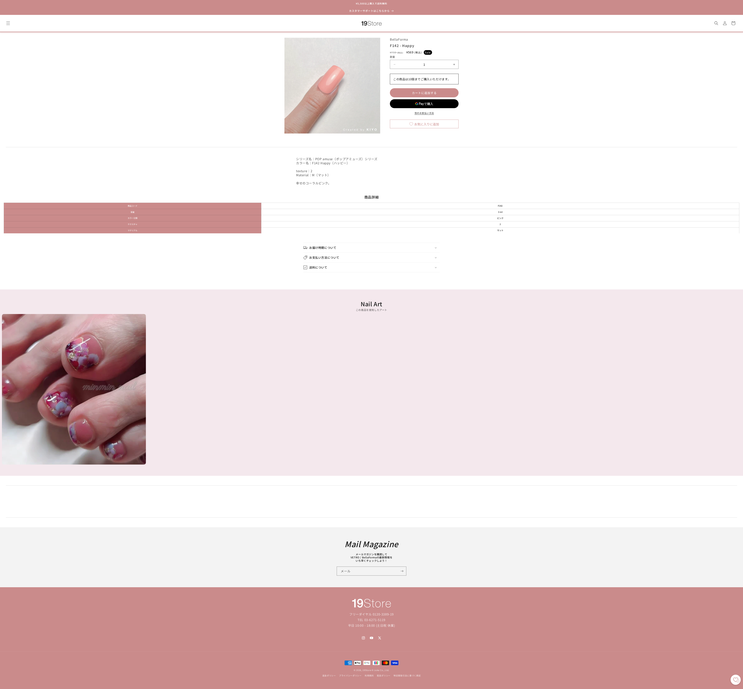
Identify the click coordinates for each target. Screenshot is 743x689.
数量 (392, 57)
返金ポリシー (329, 675)
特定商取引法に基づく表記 (407, 675)
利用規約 (369, 675)
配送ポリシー (383, 675)
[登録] (402, 571)
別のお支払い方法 (424, 113)
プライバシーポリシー (350, 675)
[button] (8, 23)
